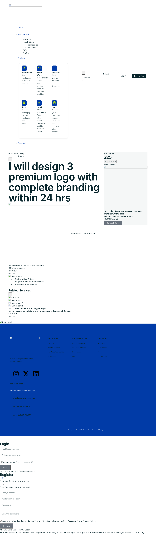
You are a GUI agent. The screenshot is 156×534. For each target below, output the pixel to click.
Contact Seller (113, 223)
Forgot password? (24, 462)
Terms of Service (42, 521)
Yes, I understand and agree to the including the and (49, 521)
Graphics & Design (17, 153)
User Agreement (70, 521)
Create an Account (27, 471)
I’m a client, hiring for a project (14, 481)
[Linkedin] (36, 374)
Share (21, 156)
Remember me (8, 462)
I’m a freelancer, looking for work (15, 487)
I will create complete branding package (27, 308)
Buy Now (110, 161)
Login (27, 530)
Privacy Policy (89, 521)
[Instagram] (16, 374)
